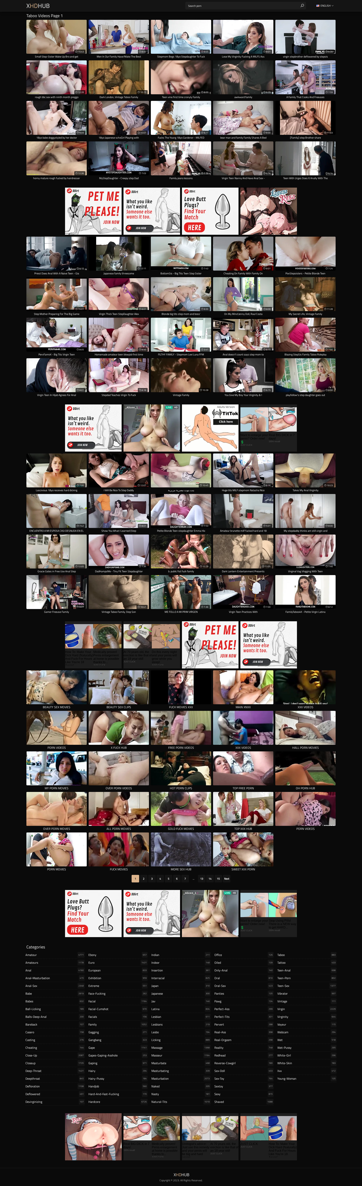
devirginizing (54, 1101)
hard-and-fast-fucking (117, 1094)
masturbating (180, 1071)
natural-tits (180, 1101)
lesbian (180, 1016)
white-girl (306, 1055)
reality (243, 1047)
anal (54, 970)
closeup (54, 1063)
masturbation (180, 1078)
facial (117, 1001)
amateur (54, 955)
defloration (54, 1086)
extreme (117, 985)
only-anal (243, 970)
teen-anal (306, 970)
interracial (180, 978)
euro (117, 962)
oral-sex (243, 985)
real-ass (243, 1032)
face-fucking (117, 993)
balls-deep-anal (54, 1016)
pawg (243, 1001)
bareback (54, 1024)
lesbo (180, 1032)
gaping (117, 1063)
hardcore (117, 1101)
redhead (243, 1055)
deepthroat (54, 1078)
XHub (38, 5)
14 (210, 879)
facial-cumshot (117, 1009)
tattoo (306, 962)
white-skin (306, 1063)
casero (54, 1032)
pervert (243, 1024)
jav (180, 1001)
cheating (54, 1047)
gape (117, 1047)
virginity (306, 1016)
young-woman (306, 1078)
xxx (306, 1071)
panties (243, 993)
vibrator (306, 993)
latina (180, 1009)
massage (180, 1047)
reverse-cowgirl (243, 1063)
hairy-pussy (117, 1078)
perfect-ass (243, 1009)
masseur (180, 1055)
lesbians (180, 1024)
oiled (243, 962)
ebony (117, 955)
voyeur (306, 1024)
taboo (306, 955)
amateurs (54, 962)
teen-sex (306, 985)
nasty (180, 1094)
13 (201, 879)
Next (226, 879)
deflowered (54, 1094)
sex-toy (243, 1078)
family (117, 1024)
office (243, 955)
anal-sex (54, 985)
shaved (243, 1101)
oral (243, 978)
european (117, 970)
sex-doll (243, 1071)
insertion (180, 970)
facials (117, 1016)
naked (180, 1086)
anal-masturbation (54, 978)
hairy (117, 1071)
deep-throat (54, 1071)
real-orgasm (243, 1040)
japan (180, 985)
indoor (180, 962)
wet (306, 1040)
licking (180, 1040)
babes (54, 1001)
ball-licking (54, 1009)
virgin (306, 1009)
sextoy (243, 1086)
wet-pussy (306, 1047)
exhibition (117, 978)
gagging (117, 1032)
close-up (54, 1055)
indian (180, 955)
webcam (306, 1032)
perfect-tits (243, 1016)
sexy (243, 1094)
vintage (306, 1001)
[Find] (302, 5)
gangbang (117, 1040)
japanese (180, 993)
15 (218, 879)
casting (54, 1040)
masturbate (180, 1063)
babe (54, 993)
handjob (117, 1086)
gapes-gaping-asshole (117, 1055)
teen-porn (306, 978)
